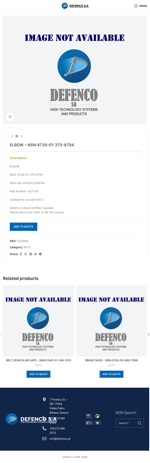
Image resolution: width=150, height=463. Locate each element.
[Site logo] (75, 5)
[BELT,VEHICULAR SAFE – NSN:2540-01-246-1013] (38, 320)
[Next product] (21, 136)
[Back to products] (16, 136)
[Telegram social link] (40, 254)
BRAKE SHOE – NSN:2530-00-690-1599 (111, 360)
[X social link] (25, 254)
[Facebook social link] (20, 254)
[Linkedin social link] (35, 254)
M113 (27, 247)
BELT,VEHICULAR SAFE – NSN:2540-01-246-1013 (38, 360)
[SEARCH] (139, 423)
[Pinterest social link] (30, 254)
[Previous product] (12, 136)
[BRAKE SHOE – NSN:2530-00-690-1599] (111, 320)
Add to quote (23, 226)
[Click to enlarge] (10, 116)
